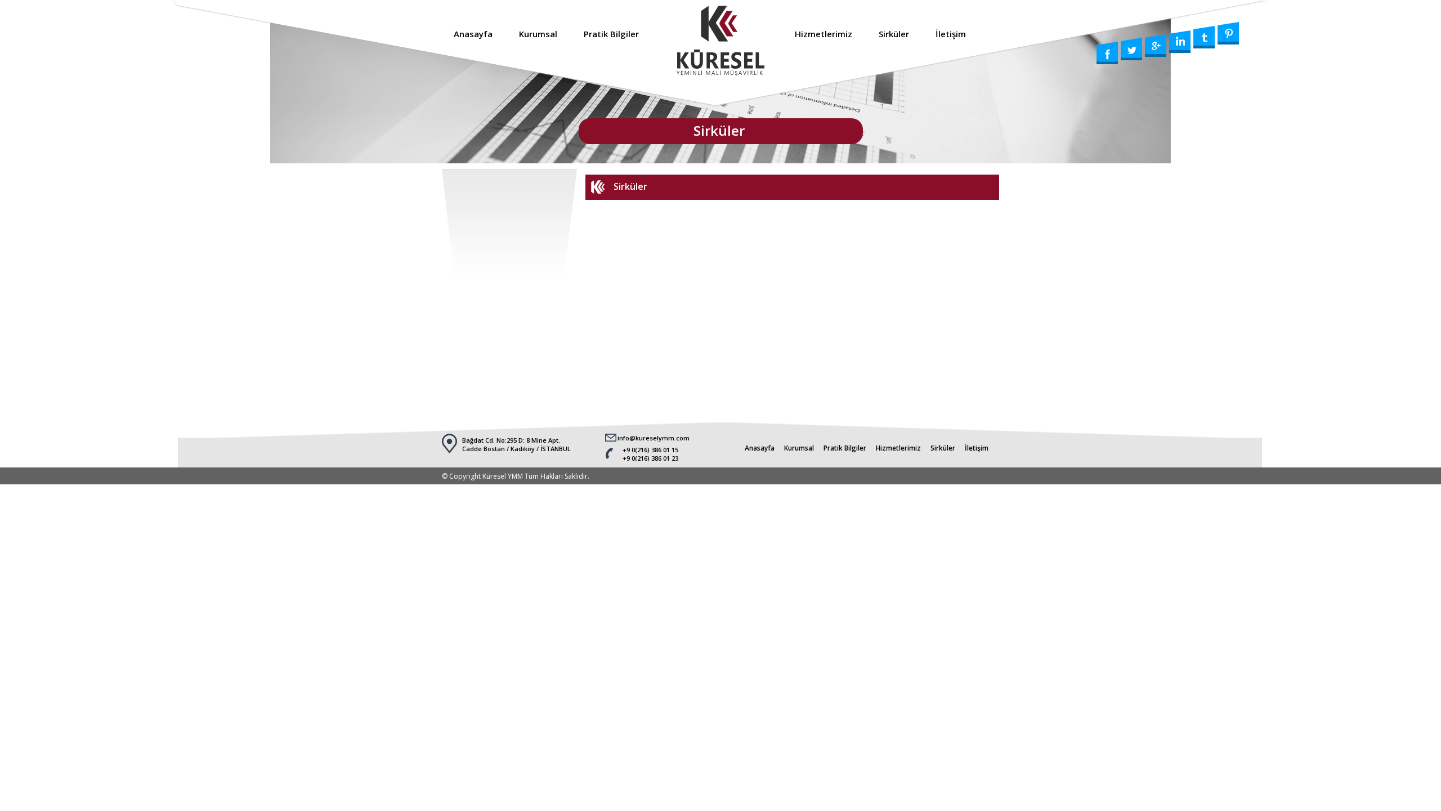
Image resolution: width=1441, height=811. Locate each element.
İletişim (951, 33)
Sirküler (894, 33)
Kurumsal (538, 33)
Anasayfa (473, 33)
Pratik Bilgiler (611, 33)
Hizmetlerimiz (823, 33)
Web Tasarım (1427, 776)
